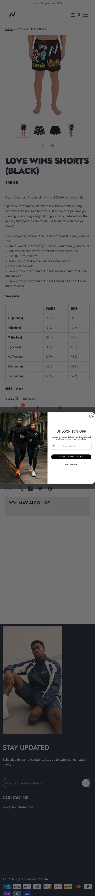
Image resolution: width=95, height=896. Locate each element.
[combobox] (56, 446)
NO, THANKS (71, 464)
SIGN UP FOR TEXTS (71, 457)
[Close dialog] (91, 416)
